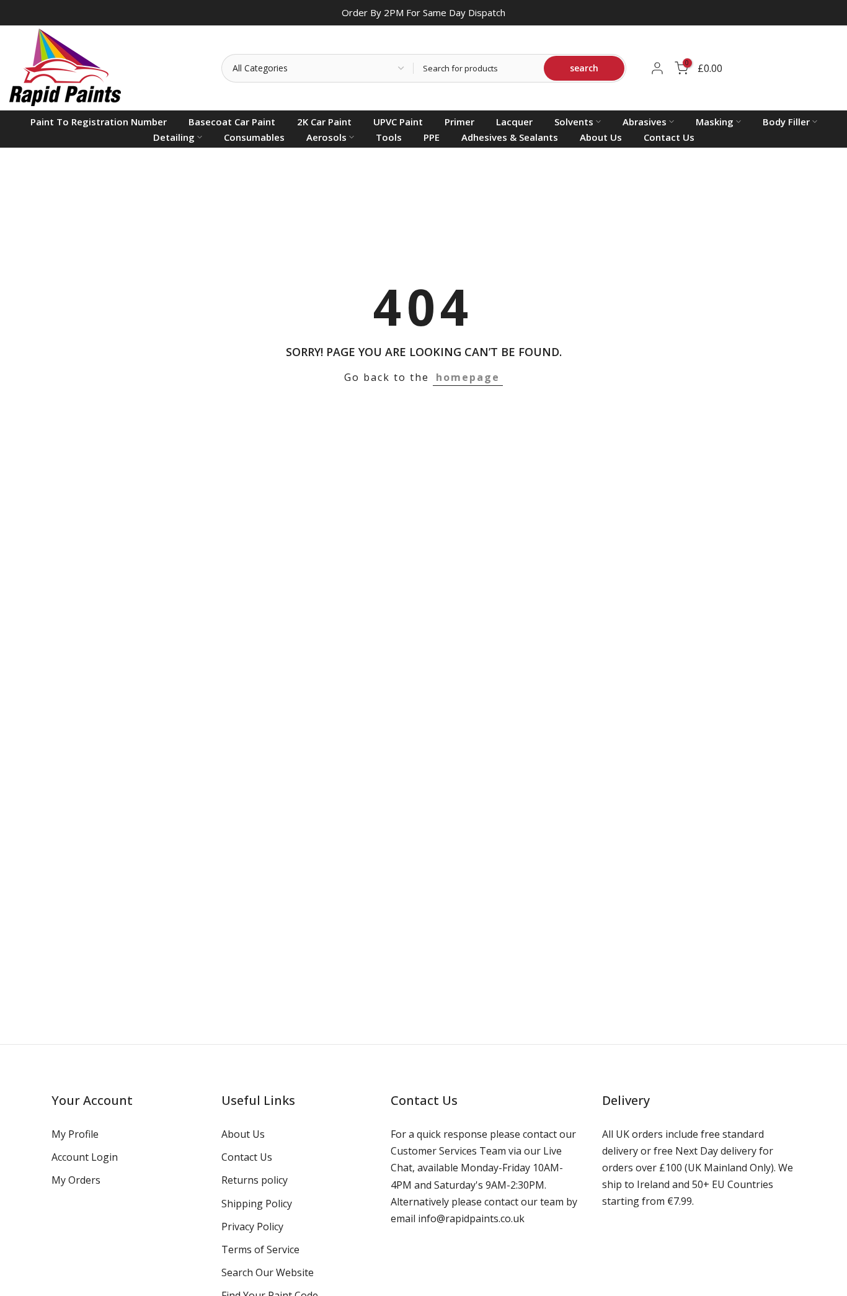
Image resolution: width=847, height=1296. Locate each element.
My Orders (75, 1180)
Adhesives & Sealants (509, 137)
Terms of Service (260, 1249)
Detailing (174, 137)
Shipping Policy (256, 1203)
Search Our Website (267, 1272)
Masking (715, 121)
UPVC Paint (398, 121)
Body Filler (786, 121)
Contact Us (669, 137)
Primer (459, 121)
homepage (468, 377)
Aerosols (326, 137)
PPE (431, 137)
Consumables (254, 137)
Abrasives (645, 121)
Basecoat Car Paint (231, 121)
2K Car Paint (324, 121)
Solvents (573, 121)
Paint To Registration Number (98, 121)
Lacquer (514, 121)
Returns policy (254, 1180)
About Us (601, 137)
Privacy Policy (252, 1226)
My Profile (75, 1134)
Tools (389, 137)
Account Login (84, 1157)
